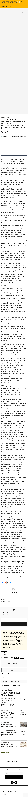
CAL (10, 6)
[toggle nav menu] (26, 2)
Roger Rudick (7, 132)
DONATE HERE (4, 6)
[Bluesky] (15, 782)
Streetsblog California (7, 698)
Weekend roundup (5, 710)
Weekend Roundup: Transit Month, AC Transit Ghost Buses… (9, 713)
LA (16, 6)
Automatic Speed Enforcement (8, 730)
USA (13, 6)
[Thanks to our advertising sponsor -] (14, 63)
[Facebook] (12, 782)
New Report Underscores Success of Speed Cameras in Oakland (9, 734)
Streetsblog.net (5, 117)
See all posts (5, 753)
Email (3, 620)
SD (19, 6)
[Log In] (22, 2)
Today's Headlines (5, 722)
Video (15, 698)
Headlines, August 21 (8, 724)
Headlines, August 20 (8, 744)
